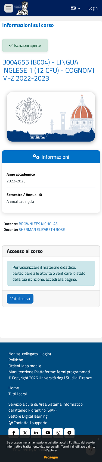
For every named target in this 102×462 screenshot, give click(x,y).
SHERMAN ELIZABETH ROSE (42, 229)
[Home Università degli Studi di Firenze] (21, 8)
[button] (75, 8)
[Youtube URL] (47, 433)
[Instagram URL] (58, 433)
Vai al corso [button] (20, 298)
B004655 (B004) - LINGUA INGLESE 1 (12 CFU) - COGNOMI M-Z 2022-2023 (48, 70)
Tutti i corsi (17, 394)
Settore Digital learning (28, 416)
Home (13, 388)
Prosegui (51, 457)
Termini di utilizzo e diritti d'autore (70, 448)
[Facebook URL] (13, 433)
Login (93, 8)
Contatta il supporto (30, 423)
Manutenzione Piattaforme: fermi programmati (49, 372)
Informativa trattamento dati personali (33, 446)
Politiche (15, 360)
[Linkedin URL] (36, 433)
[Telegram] (69, 433)
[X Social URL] (25, 433)
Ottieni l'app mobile (24, 366)
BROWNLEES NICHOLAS (38, 224)
